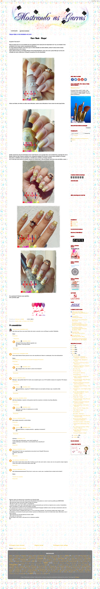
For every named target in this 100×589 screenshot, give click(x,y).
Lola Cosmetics (33, 566)
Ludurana (52, 566)
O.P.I (80, 567)
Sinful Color (50, 570)
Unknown (18, 341)
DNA (45, 559)
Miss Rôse (84, 566)
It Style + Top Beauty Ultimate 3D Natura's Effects (80, 377)
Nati (44, 567)
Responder (15, 335)
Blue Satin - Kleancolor (78, 413)
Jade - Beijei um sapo (78, 409)
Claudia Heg (15, 398)
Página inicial (38, 545)
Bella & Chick (40, 556)
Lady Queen (11, 566)
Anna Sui (61, 555)
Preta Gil (49, 569)
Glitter (46, 563)
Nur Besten (68, 567)
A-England (23, 555)
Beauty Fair (25, 556)
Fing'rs (14, 563)
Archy (73, 555)
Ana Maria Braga (50, 555)
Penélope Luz (75, 316)
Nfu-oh (48, 567)
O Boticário (74, 567)
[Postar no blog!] (29, 319)
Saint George (23, 570)
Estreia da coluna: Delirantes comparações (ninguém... (80, 419)
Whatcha (71, 571)
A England (17, 555)
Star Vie (56, 570)
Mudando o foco (75, 88)
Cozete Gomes (40, 559)
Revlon (82, 569)
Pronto (53, 569)
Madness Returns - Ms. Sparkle (79, 339)
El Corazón (39, 561)
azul (31, 573)
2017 (73, 347)
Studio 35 (67, 570)
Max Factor (73, 566)
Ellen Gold (48, 561)
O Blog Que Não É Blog (77, 311)
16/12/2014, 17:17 (21, 438)
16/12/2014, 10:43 (26, 407)
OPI (83, 567)
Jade (20, 321)
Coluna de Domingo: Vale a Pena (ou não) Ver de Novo (81, 380)
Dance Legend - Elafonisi (79, 372)
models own (38, 573)
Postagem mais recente (16, 545)
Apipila (17, 321)
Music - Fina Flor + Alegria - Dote (80, 408)
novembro (75, 435)
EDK (33, 561)
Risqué (31, 321)
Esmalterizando (16, 353)
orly (43, 573)
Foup (28, 563)
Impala (32, 564)
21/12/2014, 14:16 (21, 449)
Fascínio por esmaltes (18, 476)
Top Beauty (30, 571)
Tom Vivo (23, 571)
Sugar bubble (73, 570)
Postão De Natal (77, 370)
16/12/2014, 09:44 (26, 366)
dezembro (75, 355)
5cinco (10, 555)
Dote (11, 561)
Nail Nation (29, 567)
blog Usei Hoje (75, 332)
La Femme (24, 321)
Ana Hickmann (41, 555)
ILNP (23, 564)
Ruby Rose (17, 570)
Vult (60, 571)
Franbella (32, 563)
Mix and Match (76, 411)
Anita (56, 555)
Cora (34, 559)
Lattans (21, 566)
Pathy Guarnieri (16, 329)
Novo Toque (53, 567)
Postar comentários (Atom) (19, 548)
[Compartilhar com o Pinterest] (32, 319)
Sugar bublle (80, 570)
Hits (88, 563)
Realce (77, 569)
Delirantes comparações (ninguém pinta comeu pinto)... (81, 383)
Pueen (58, 569)
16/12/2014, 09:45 (26, 341)
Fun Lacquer (39, 563)
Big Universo (55, 556)
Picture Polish (32, 569)
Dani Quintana (16, 460)
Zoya (26, 573)
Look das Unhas (41, 566)
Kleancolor (64, 564)
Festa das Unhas (76, 335)
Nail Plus (34, 567)
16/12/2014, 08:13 (24, 329)
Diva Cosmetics (87, 559)
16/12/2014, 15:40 (26, 427)
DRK (55, 559)
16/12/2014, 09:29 (21, 377)
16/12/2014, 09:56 (23, 398)
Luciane (74, 223)
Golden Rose (61, 563)
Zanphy (21, 573)
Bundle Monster (32, 558)
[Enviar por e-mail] (27, 319)
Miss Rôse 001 (76, 368)
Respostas (16, 338)
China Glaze (61, 558)
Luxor (58, 566)
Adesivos (30, 555)
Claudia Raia (79, 558)
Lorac (48, 566)
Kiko (59, 564)
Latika (17, 566)
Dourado (18, 561)
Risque (87, 569)
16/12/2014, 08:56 (24, 353)
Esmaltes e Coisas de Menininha (79, 319)
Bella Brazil (47, 556)
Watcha (65, 571)
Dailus (59, 559)
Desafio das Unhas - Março (78, 336)
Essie (79, 561)
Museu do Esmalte (20, 567)
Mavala (67, 566)
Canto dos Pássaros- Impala (79, 432)
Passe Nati (11, 569)
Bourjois (11, 558)
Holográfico (13, 565)
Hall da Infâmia (81, 563)
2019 (73, 345)
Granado (68, 563)
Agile (35, 555)
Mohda (89, 566)
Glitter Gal (55, 563)
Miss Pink (78, 566)
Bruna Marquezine (23, 558)
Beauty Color (18, 556)
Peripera (25, 569)
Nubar (58, 567)
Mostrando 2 (75, 225)
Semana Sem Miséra (32, 570)
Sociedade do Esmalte (77, 327)
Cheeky (54, 558)
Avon (77, 555)
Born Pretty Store (85, 556)
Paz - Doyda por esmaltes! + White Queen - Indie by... (81, 427)
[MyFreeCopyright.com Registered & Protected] (81, 139)
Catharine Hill (48, 558)
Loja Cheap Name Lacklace (78, 333)
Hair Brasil (74, 563)
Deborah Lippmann (75, 559)
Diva (82, 559)
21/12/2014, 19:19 (24, 460)
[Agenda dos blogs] (80, 454)
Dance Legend (65, 559)
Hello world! (75, 320)
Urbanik (44, 571)
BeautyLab (33, 556)
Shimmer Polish (42, 570)
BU (89, 555)
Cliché (84, 558)
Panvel (87, 567)
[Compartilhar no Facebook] (31, 319)
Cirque (73, 558)
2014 (73, 353)
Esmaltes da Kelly (72, 561)
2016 (73, 349)
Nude (62, 567)
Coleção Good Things (77, 317)
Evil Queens (84, 561)
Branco (16, 558)
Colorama (23, 559)
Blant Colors (70, 556)
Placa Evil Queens (41, 569)
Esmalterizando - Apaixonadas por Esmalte (22, 359)
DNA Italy (51, 559)
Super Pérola (17, 571)
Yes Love (17, 573)
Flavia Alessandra (21, 563)
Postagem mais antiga (60, 545)
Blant (65, 556)
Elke (44, 561)
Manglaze (62, 566)
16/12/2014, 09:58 (21, 418)
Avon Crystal (83, 555)
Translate (75, 135)
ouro (28, 321)
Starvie (61, 570)
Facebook (41, 359)
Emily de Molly (55, 561)
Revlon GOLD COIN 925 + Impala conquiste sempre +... (80, 392)
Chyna (68, 558)
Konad (73, 564)
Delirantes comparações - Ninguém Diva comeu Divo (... (81, 366)
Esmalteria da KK (63, 561)
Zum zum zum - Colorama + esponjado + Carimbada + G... (80, 357)
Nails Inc (40, 567)
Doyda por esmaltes (26, 561)
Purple (62, 569)
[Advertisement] (38, 532)
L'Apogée (79, 564)
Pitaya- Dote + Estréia (78, 396)
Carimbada (40, 558)
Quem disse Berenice (70, 569)
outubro (75, 437)
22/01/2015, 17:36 (21, 469)
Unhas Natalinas (77, 374)
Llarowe (26, 566)
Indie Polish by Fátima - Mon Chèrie (81, 421)
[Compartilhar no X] (30, 319)
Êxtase (47, 573)
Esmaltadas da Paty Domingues (79, 338)
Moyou (12, 567)
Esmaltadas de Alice (76, 323)
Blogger (77, 577)
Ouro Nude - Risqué (77, 395)
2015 (73, 351)
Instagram (35, 359)
